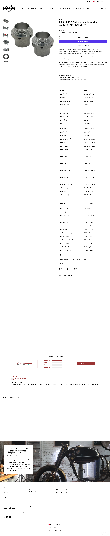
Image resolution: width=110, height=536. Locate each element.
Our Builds (86, 8)
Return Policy (6, 490)
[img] (15, 376)
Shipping (61, 32)
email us (63, 263)
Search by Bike (31, 8)
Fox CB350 (6, 492)
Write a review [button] (85, 364)
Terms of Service (7, 495)
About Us (76, 8)
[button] (47, 360)
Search (5, 487)
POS (48, 530)
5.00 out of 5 (28, 363)
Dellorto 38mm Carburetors (67, 51)
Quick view (15, 425)
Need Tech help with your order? (73, 259)
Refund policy (6, 497)
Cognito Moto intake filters (75, 59)
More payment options (83, 45)
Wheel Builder (51, 8)
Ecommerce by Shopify (57, 530)
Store (42, 8)
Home (22, 8)
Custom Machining (65, 8)
